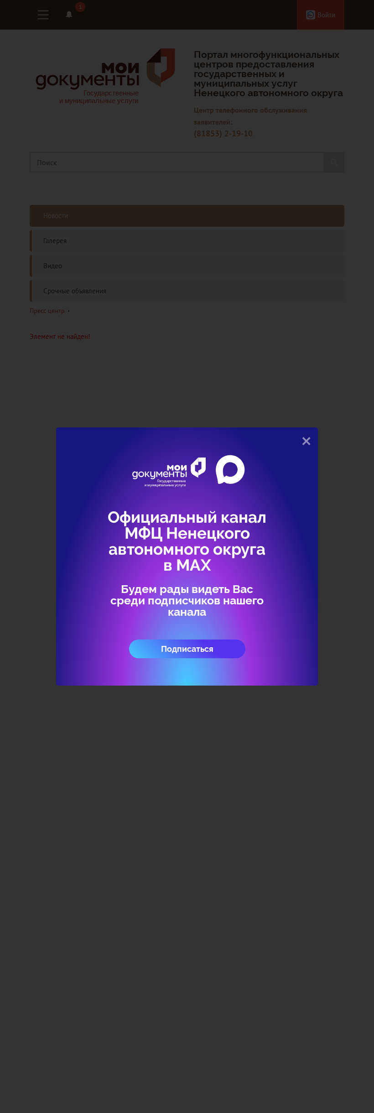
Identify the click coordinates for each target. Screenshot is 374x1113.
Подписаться (187, 649)
